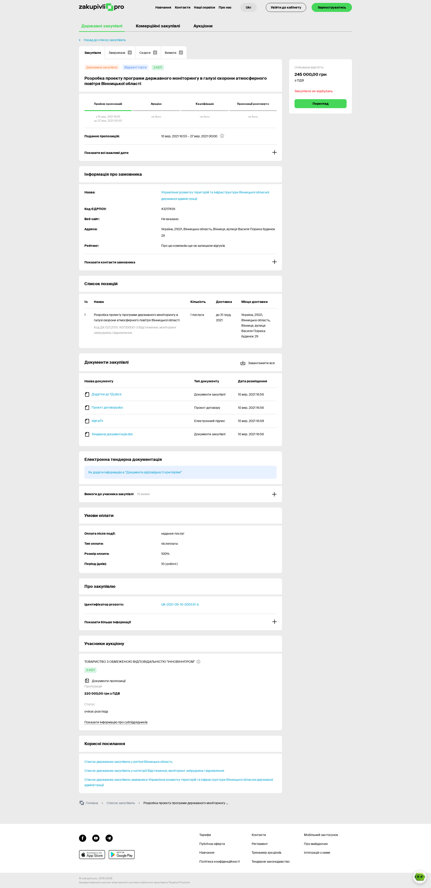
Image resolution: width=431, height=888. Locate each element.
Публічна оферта (212, 844)
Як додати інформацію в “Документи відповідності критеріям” (135, 472)
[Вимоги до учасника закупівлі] (180, 494)
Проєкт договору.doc (107, 407)
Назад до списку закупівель (105, 40)
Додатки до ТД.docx (106, 394)
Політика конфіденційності (219, 862)
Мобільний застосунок (321, 835)
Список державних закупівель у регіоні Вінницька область (128, 762)
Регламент (260, 844)
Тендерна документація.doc (112, 434)
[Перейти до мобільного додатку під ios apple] (92, 854)
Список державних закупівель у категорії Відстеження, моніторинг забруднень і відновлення (154, 771)
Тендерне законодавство (271, 862)
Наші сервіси (204, 7)
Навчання (163, 7)
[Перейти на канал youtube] (95, 837)
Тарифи (205, 835)
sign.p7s (97, 421)
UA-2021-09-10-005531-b (180, 604)
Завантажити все (261, 363)
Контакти (182, 7)
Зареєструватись (332, 7)
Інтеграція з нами (317, 853)
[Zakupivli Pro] (101, 7)
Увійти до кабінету (286, 7)
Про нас (225, 7)
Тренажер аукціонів (266, 853)
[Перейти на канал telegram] (109, 837)
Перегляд (320, 104)
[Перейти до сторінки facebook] (82, 837)
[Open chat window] (420, 877)
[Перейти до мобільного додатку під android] (122, 854)
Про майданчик (316, 844)
